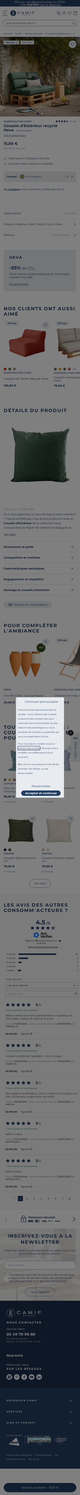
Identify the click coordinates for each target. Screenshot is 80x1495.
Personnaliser (41, 786)
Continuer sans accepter (41, 701)
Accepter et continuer (41, 793)
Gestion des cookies (29, 748)
